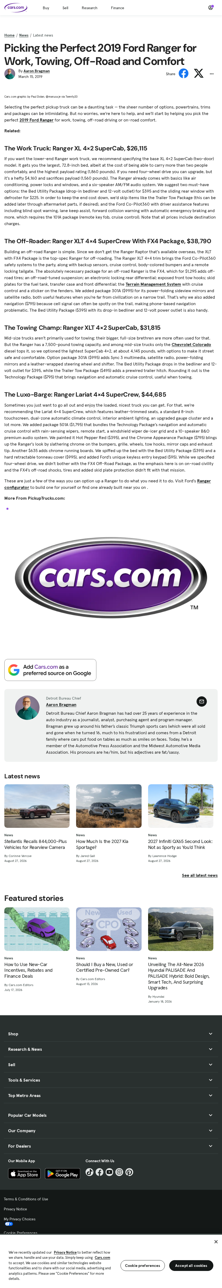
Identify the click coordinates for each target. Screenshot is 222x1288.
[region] (111, 1261)
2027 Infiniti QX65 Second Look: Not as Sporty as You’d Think (180, 844)
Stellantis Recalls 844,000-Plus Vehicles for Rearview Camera (35, 844)
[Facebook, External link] (99, 1172)
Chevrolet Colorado (191, 344)
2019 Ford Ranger (36, 120)
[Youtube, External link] (109, 1172)
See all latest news (200, 875)
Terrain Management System (153, 284)
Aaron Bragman (37, 70)
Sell (65, 7)
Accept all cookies (191, 1265)
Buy (46, 7)
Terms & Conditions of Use (26, 1199)
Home (9, 35)
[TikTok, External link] (89, 1172)
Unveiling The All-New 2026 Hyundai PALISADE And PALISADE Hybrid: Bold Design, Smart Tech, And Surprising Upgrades (179, 976)
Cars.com (102, 1257)
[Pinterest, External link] (129, 1172)
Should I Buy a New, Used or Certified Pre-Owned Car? (104, 967)
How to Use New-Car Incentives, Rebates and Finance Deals (28, 970)
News (23, 35)
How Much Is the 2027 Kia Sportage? (102, 844)
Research (89, 7)
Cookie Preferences (20, 1232)
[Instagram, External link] (119, 1172)
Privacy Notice (15, 1209)
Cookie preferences (142, 1265)
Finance (117, 7)
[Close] (216, 1242)
